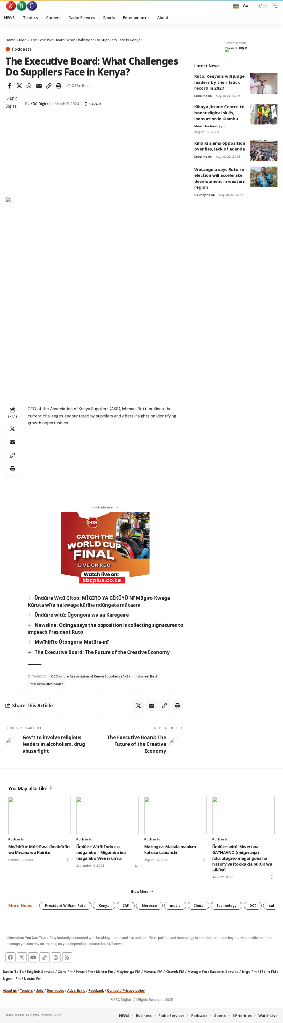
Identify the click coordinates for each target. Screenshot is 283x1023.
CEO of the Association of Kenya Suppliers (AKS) (90, 676)
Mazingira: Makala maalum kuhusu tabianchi (170, 849)
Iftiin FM (268, 971)
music (175, 905)
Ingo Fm (249, 971)
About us (10, 990)
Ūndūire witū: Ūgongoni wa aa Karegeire (82, 615)
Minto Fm (104, 971)
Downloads (55, 990)
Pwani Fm (84, 971)
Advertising (76, 990)
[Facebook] (10, 957)
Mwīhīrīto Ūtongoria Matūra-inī (72, 642)
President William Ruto (65, 905)
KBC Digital (39, 104)
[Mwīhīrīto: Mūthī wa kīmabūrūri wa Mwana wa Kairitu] (39, 815)
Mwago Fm (197, 971)
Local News (203, 96)
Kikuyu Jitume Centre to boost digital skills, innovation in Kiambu (219, 112)
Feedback (96, 990)
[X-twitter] (22, 957)
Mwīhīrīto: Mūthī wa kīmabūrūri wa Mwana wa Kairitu (39, 849)
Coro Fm (65, 971)
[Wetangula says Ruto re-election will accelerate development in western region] (263, 177)
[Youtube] (33, 957)
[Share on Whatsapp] (29, 85)
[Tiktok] (44, 957)
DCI (253, 905)
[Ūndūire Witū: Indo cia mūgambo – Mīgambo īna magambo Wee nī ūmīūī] (107, 815)
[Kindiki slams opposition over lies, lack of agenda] (263, 150)
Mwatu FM (153, 971)
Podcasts (22, 49)
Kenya (104, 905)
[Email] (39, 85)
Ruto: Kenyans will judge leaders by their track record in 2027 (219, 82)
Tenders (26, 990)
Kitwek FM (175, 971)
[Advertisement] (94, 155)
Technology (213, 126)
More (198, 126)
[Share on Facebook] (9, 85)
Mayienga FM (128, 971)
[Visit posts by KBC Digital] (14, 104)
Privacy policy (133, 990)
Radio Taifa (13, 971)
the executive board (47, 684)
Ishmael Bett (147, 676)
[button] (236, 6)
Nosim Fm (32, 978)
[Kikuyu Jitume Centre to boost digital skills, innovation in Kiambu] (263, 114)
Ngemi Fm (12, 978)
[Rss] (67, 957)
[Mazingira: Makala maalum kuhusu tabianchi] (175, 815)
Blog (23, 39)
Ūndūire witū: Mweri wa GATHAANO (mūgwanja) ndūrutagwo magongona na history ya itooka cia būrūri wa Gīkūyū (242, 858)
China (198, 905)
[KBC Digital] (22, 6)
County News (204, 195)
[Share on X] (19, 85)
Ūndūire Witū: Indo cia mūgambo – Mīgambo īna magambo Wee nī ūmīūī (100, 852)
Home (10, 39)
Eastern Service (224, 971)
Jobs (40, 990)
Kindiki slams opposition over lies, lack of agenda (219, 146)
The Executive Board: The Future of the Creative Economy (102, 652)
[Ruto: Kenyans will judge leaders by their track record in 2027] (263, 83)
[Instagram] (56, 957)
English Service (40, 971)
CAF (125, 905)
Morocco (149, 905)
